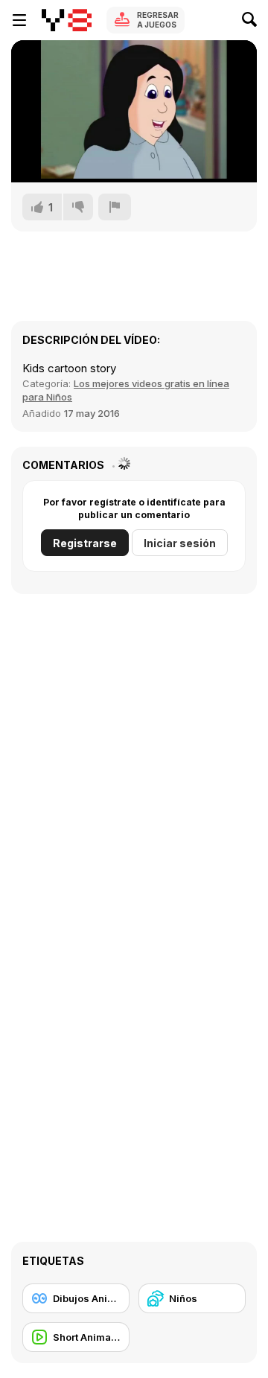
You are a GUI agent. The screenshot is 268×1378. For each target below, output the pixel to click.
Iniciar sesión (180, 543)
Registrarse (85, 543)
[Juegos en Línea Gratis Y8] (67, 20)
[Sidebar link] (19, 20)
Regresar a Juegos (158, 19)
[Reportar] (114, 207)
